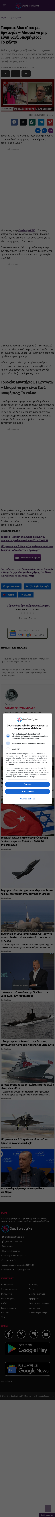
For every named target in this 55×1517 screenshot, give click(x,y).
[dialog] (27, 758)
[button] (27, 749)
